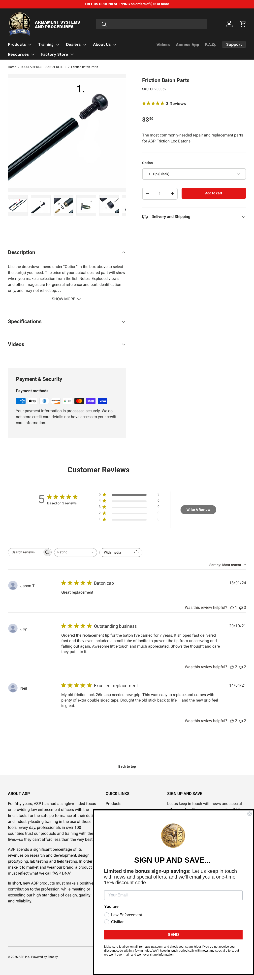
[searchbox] (25, 552)
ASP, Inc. (24, 957)
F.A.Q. (210, 44)
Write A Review (198, 510)
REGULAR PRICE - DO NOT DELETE (43, 66)
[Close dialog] (249, 813)
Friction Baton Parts (84, 66)
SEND (173, 934)
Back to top (127, 766)
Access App (187, 44)
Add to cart (213, 193)
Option (147, 163)
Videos (163, 44)
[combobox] (151, 24)
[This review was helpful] (232, 667)
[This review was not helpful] (241, 607)
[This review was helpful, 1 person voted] (232, 607)
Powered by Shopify (44, 957)
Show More (64, 299)
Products (113, 803)
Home (12, 66)
